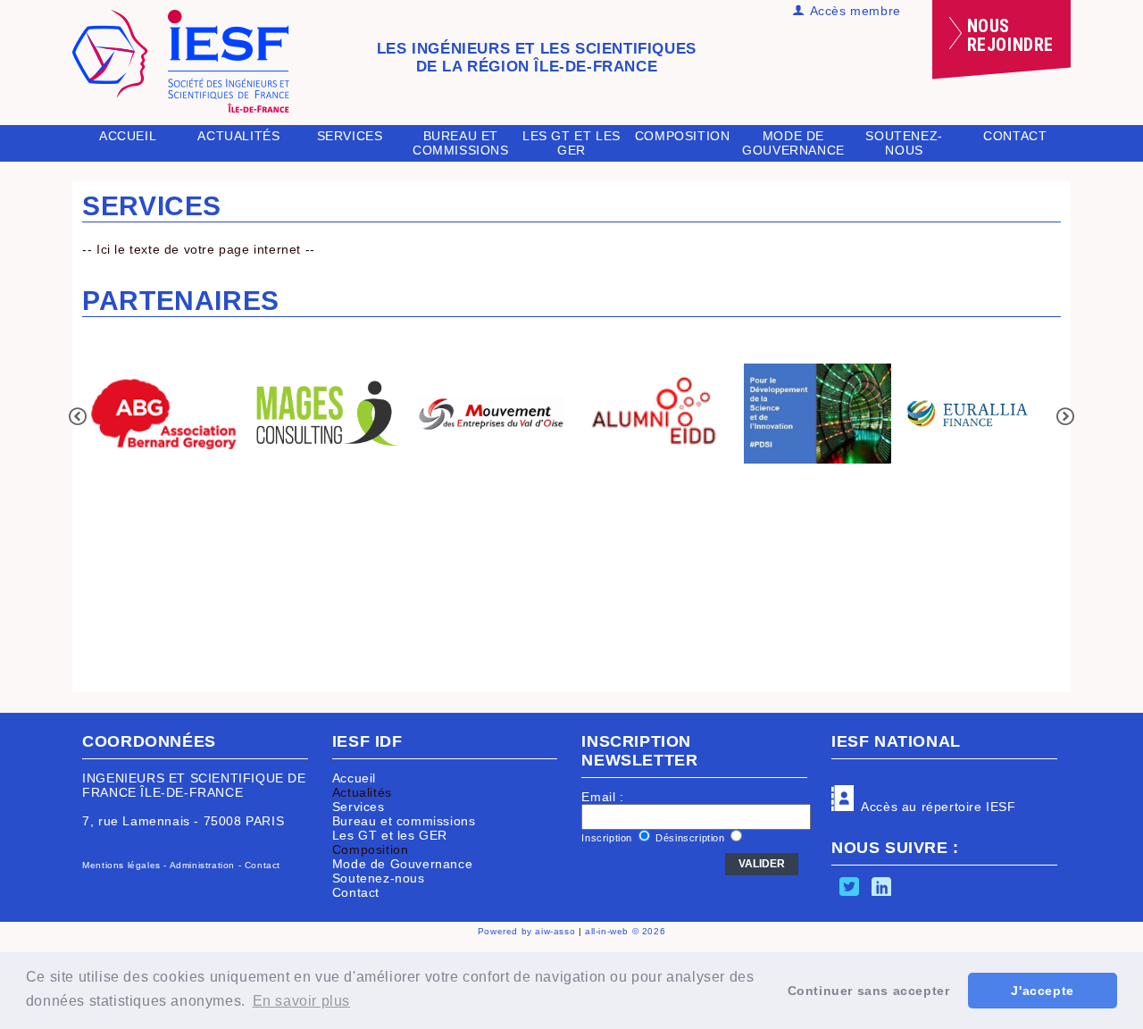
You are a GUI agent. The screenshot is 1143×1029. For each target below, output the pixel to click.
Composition (370, 849)
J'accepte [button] (1042, 990)
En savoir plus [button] (301, 1000)
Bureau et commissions (461, 143)
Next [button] (1065, 416)
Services (350, 136)
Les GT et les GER (571, 143)
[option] (164, 415)
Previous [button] (78, 416)
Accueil (127, 136)
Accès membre (852, 11)
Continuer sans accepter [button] (869, 990)
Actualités (362, 792)
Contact (1015, 136)
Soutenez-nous (903, 143)
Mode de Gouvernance (793, 143)
